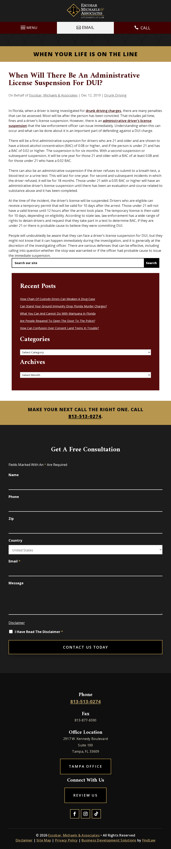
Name (14, 475)
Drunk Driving (115, 95)
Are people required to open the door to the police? (57, 321)
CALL (145, 28)
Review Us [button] (85, 795)
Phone (14, 496)
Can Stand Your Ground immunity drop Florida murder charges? (63, 306)
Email (14, 561)
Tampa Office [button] (85, 766)
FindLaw (149, 840)
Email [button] (88, 27)
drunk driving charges (103, 110)
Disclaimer (17, 623)
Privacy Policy (66, 840)
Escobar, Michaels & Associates (53, 95)
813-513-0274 (84, 416)
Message (16, 583)
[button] (28, 27)
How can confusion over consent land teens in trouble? (59, 328)
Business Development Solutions (109, 840)
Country (15, 540)
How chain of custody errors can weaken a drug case (57, 299)
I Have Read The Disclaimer (39, 632)
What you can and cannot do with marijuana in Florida (58, 313)
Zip (11, 518)
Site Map (43, 840)
